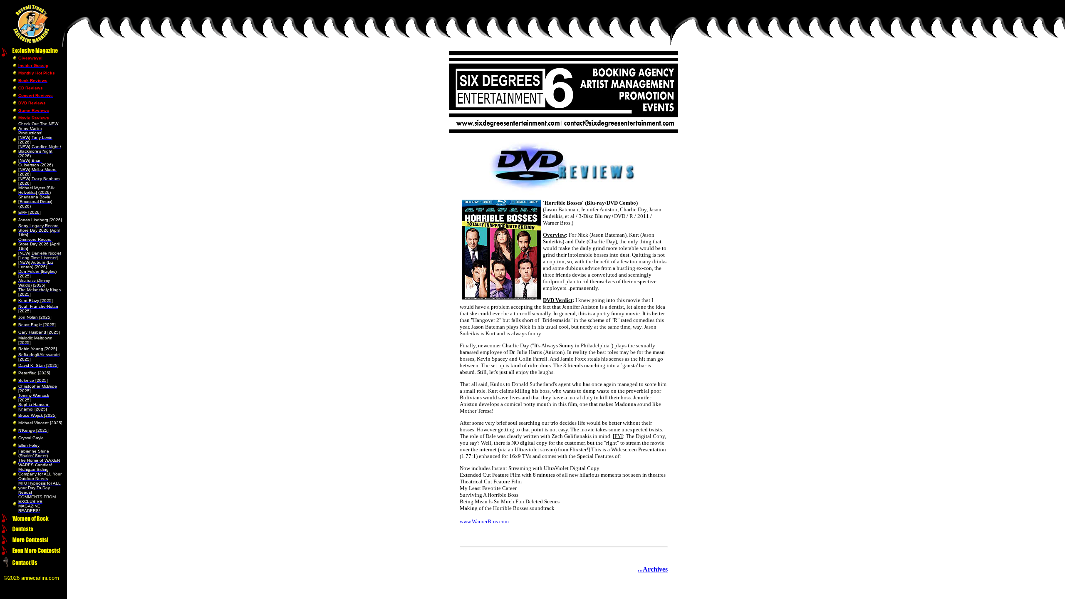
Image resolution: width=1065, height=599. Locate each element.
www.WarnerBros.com (484, 521)
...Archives (653, 569)
